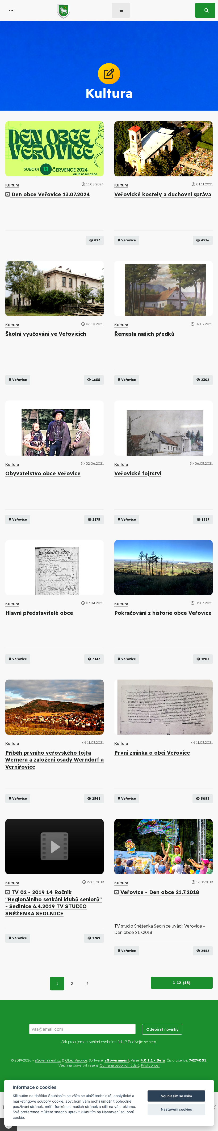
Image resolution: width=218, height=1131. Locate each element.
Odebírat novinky (162, 1029)
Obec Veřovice (76, 1060)
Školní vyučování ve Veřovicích (45, 334)
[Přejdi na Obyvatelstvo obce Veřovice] (54, 428)
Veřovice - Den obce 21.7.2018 (159, 892)
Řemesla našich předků (144, 334)
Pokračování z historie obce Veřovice (163, 613)
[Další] (87, 983)
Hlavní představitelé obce (39, 613)
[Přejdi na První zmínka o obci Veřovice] (163, 707)
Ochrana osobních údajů (119, 1065)
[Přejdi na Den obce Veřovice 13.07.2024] (54, 148)
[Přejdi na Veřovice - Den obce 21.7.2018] (163, 846)
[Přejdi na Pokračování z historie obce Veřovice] (163, 567)
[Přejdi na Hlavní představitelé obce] (54, 567)
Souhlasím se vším (176, 1096)
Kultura (12, 185)
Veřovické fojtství (137, 473)
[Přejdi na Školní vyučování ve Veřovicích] (54, 288)
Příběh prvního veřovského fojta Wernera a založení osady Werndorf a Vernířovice (54, 760)
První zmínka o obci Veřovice (152, 753)
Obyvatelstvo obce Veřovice (43, 473)
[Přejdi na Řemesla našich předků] (163, 288)
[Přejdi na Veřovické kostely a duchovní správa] (163, 148)
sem (152, 1041)
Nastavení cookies (176, 1109)
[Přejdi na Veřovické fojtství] (163, 428)
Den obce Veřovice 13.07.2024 (50, 194)
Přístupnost (150, 1065)
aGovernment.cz (48, 1060)
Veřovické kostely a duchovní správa (162, 194)
